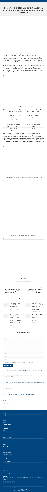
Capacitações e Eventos (7, 452)
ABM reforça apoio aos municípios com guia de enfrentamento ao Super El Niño (20, 390)
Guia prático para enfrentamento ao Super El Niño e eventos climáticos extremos (20, 394)
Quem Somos (5, 415)
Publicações (5, 441)
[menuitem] (21, 489)
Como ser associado (6, 463)
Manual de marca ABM (7, 432)
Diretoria (4, 420)
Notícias (16, 274)
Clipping (4, 439)
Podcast (4, 444)
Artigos (4, 435)
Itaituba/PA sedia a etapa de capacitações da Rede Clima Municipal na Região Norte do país (38, 306)
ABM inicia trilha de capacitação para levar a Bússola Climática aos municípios (16, 305)
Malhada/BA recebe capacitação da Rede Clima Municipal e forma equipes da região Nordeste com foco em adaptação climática (15, 319)
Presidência (5, 422)
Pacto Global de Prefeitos (7, 454)
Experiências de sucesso (7, 437)
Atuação (4, 418)
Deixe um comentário (32, 274)
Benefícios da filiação (6, 461)
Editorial (4, 430)
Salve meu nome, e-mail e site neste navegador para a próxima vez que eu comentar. (19, 362)
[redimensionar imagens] (6, 305)
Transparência (7, 424)
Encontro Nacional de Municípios (8, 456)
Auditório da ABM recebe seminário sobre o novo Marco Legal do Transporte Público (37, 317)
